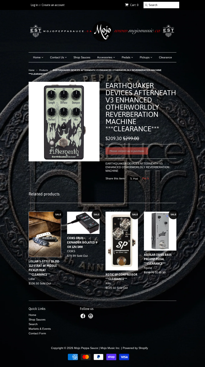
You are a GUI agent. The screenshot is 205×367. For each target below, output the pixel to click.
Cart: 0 (134, 5)
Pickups (145, 57)
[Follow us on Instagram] (91, 317)
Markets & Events (40, 328)
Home (37, 57)
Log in (34, 5)
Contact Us (57, 57)
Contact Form (37, 333)
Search (33, 324)
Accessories (105, 57)
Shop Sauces (81, 57)
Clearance (165, 57)
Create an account (53, 5)
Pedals (126, 57)
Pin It (145, 178)
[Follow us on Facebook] (83, 317)
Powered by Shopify (135, 348)
